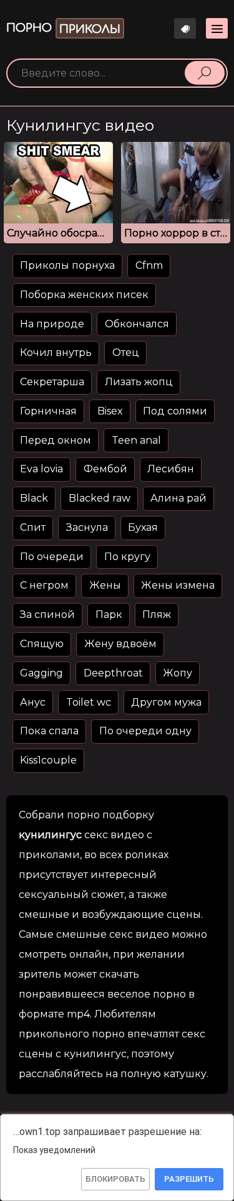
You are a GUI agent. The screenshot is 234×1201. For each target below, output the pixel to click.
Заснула (87, 527)
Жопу (177, 673)
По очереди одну (145, 731)
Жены (105, 585)
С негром (44, 585)
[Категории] (217, 28)
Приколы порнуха (67, 265)
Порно (63, 28)
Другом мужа (166, 702)
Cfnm (149, 265)
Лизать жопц (139, 382)
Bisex (110, 411)
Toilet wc (88, 702)
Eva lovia (41, 469)
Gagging (41, 673)
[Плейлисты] (185, 28)
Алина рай (178, 498)
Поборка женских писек (84, 295)
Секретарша (52, 382)
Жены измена (178, 585)
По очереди (52, 557)
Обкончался (137, 324)
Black (34, 498)
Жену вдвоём (120, 644)
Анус (33, 702)
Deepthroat (113, 673)
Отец (125, 352)
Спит (33, 527)
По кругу (127, 557)
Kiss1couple (48, 760)
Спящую (42, 644)
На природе (52, 324)
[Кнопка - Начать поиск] (205, 73)
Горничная (48, 411)
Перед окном (55, 440)
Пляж (156, 614)
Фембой (105, 469)
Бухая (143, 527)
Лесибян (170, 469)
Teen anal (136, 440)
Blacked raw (99, 498)
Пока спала (49, 731)
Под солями (175, 411)
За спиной (47, 614)
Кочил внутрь (56, 352)
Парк (108, 614)
